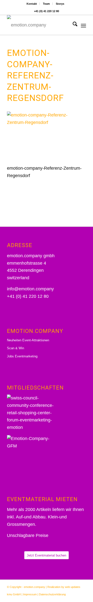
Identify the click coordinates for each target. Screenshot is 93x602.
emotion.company (34, 586)
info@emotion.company (30, 288)
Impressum (30, 594)
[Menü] (83, 25)
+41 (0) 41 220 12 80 (46, 11)
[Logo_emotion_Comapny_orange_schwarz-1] (38, 25)
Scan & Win (15, 348)
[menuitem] (32, 3)
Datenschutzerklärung (52, 594)
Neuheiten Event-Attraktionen (28, 340)
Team (46, 3)
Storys (60, 3)
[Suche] (72, 25)
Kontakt (32, 3)
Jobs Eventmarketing (22, 356)
